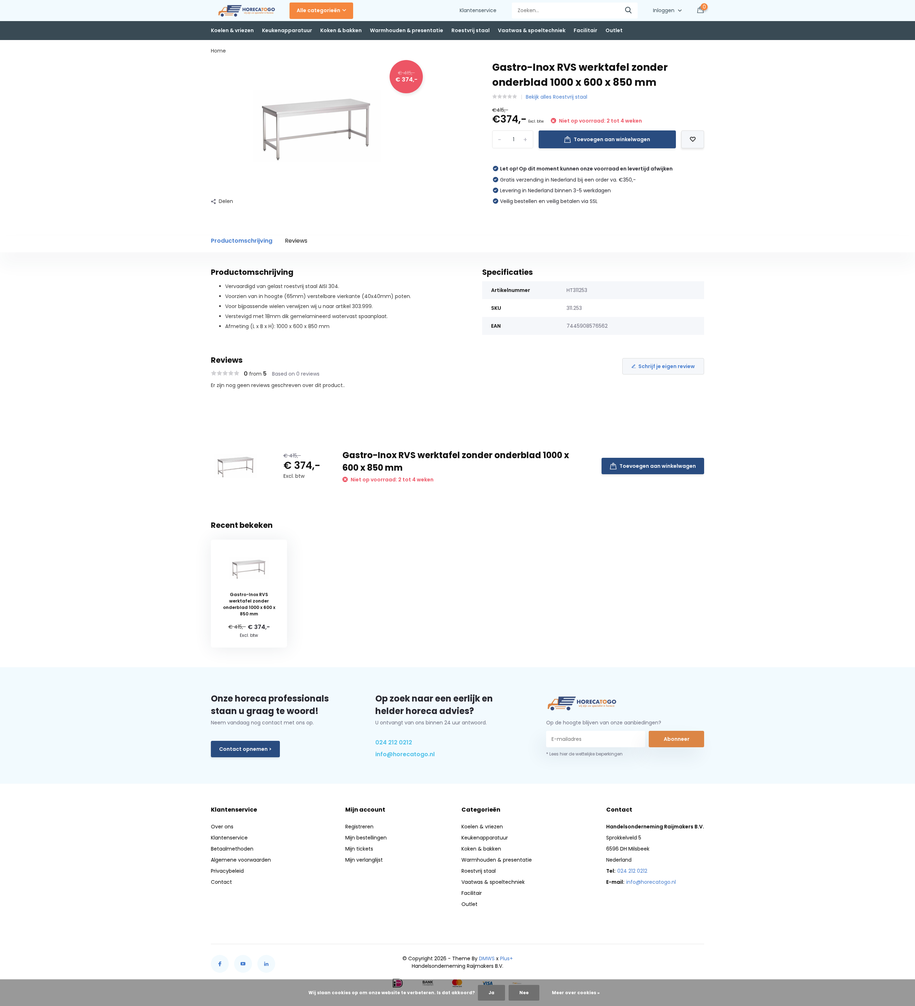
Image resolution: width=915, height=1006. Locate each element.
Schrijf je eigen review (666, 366)
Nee (524, 993)
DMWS (487, 958)
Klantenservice (478, 10)
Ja (491, 993)
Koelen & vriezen (232, 30)
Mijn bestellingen (366, 837)
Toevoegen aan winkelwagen (612, 139)
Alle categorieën (318, 10)
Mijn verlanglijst (364, 859)
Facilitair (585, 30)
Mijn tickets (359, 848)
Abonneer (676, 739)
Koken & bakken (341, 30)
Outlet (614, 30)
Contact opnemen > (245, 749)
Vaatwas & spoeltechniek (531, 30)
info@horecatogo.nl (405, 754)
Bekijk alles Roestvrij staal (556, 96)
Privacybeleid (227, 870)
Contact (221, 882)
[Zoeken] (629, 11)
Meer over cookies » (576, 993)
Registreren (359, 826)
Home (218, 50)
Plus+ (506, 958)
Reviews (296, 241)
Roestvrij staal (470, 30)
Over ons (222, 826)
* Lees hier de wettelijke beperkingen (584, 754)
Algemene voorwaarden (241, 859)
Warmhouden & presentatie (406, 30)
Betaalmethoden (232, 848)
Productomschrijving (241, 241)
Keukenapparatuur (287, 30)
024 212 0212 (393, 742)
